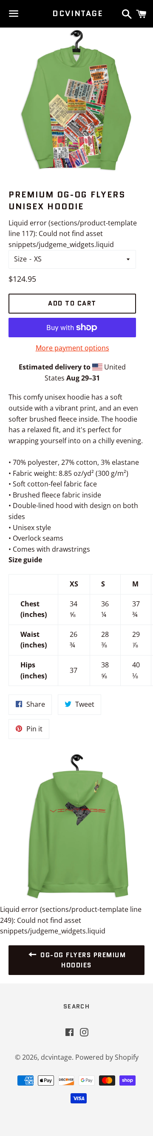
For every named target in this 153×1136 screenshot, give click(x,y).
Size (20, 259)
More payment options (72, 348)
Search (76, 1006)
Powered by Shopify (107, 1057)
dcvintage (76, 13)
